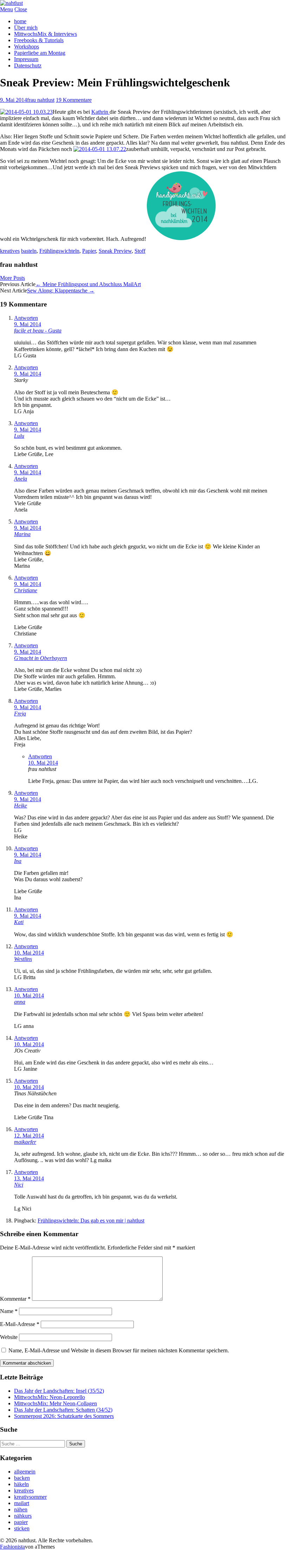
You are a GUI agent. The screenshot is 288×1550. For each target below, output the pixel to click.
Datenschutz (27, 65)
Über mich (26, 28)
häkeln (21, 1484)
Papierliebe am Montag (39, 53)
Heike (20, 806)
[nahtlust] (11, 3)
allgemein (24, 1472)
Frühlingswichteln (59, 251)
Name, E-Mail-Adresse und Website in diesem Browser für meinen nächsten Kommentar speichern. (118, 1350)
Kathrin (100, 112)
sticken (22, 1528)
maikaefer (25, 1142)
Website (9, 1337)
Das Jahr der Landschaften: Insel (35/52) (59, 1391)
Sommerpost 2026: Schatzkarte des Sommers (64, 1416)
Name (9, 1311)
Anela (20, 479)
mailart (21, 1503)
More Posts (12, 278)
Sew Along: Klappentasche (60, 290)
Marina (22, 534)
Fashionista (12, 1547)
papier (21, 1522)
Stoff (140, 251)
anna (19, 1002)
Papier (89, 251)
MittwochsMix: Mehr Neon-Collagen (55, 1403)
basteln (29, 251)
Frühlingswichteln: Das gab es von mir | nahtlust (91, 1220)
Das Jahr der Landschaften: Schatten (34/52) (63, 1410)
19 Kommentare (74, 100)
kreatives (10, 251)
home (20, 21)
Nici (18, 1185)
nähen (20, 1509)
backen (22, 1478)
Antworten (26, 318)
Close (20, 9)
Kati (19, 922)
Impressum (26, 59)
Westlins (23, 959)
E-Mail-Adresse (19, 1324)
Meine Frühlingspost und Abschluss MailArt (88, 284)
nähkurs (23, 1516)
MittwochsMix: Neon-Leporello (49, 1397)
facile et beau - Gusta (37, 331)
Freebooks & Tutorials (39, 40)
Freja (20, 714)
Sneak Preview (115, 251)
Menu (6, 9)
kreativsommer (30, 1497)
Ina (17, 861)
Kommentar (15, 1299)
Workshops (26, 47)
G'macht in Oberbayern (40, 658)
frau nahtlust (40, 100)
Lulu (19, 436)
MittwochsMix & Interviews (45, 34)
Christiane (25, 590)
